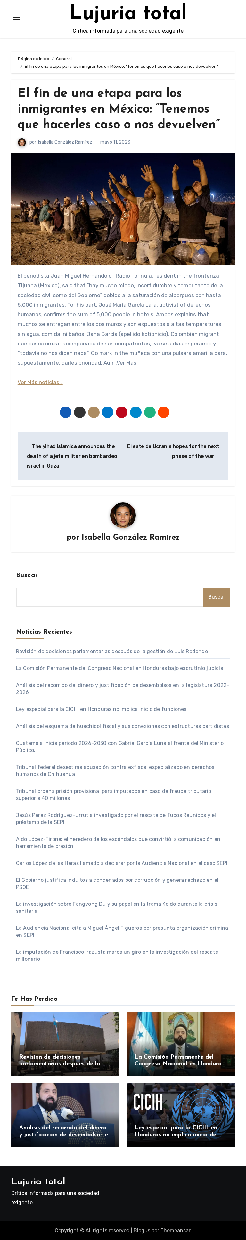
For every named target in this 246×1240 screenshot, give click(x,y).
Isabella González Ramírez (65, 142)
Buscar (27, 575)
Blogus (142, 1231)
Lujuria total (128, 14)
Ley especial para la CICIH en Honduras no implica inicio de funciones (101, 709)
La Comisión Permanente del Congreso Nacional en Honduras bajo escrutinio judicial (120, 668)
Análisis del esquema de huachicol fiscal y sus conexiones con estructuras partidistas (122, 726)
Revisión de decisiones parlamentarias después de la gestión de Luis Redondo (112, 651)
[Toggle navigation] (16, 19)
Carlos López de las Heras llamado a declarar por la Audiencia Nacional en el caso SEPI (121, 863)
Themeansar (175, 1231)
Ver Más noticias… (40, 382)
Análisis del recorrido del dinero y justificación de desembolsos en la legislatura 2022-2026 (65, 1135)
